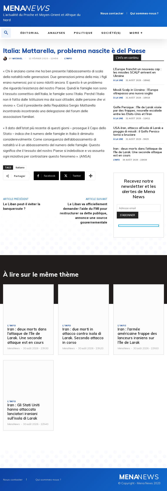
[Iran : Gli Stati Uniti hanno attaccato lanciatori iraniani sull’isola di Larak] (28, 378)
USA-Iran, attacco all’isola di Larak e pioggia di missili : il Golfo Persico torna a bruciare (138, 131)
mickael (17, 59)
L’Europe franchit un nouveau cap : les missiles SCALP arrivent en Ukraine (137, 72)
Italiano (20, 167)
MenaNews (13, 348)
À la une (118, 80)
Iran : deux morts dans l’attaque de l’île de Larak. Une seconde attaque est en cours (137, 152)
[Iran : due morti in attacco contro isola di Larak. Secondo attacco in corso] (83, 302)
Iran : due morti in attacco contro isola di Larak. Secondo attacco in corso (83, 336)
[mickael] (6, 59)
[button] (6, 33)
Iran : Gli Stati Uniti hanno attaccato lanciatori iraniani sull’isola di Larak (23, 411)
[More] (90, 175)
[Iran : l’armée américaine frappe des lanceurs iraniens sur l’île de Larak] (139, 302)
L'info (68, 59)
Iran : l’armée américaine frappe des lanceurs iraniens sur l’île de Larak (137, 336)
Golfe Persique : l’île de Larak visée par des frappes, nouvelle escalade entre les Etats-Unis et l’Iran (137, 110)
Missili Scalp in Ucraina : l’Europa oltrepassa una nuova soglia (135, 91)
